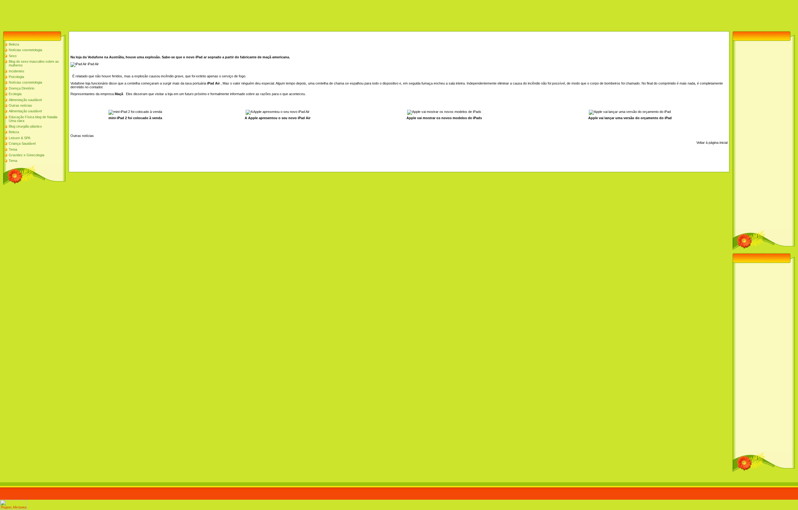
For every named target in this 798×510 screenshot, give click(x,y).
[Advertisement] (113, 14)
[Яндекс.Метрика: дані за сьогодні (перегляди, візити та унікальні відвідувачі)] (13, 504)
